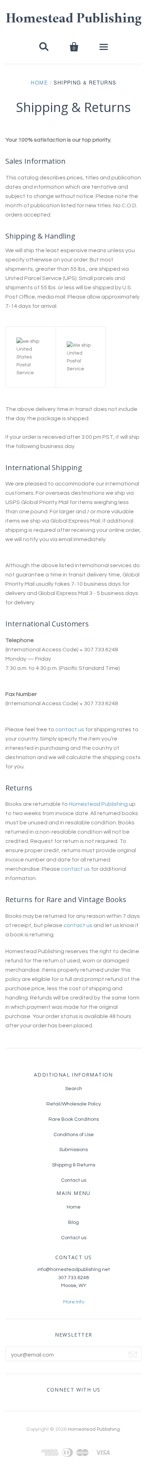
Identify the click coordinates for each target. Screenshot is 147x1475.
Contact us (73, 1180)
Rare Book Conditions (74, 1119)
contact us (69, 729)
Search (73, 1088)
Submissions (73, 1149)
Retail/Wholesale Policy (73, 1104)
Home (39, 82)
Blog (73, 1222)
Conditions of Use (74, 1134)
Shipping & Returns (73, 1165)
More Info (73, 1301)
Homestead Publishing (74, 19)
